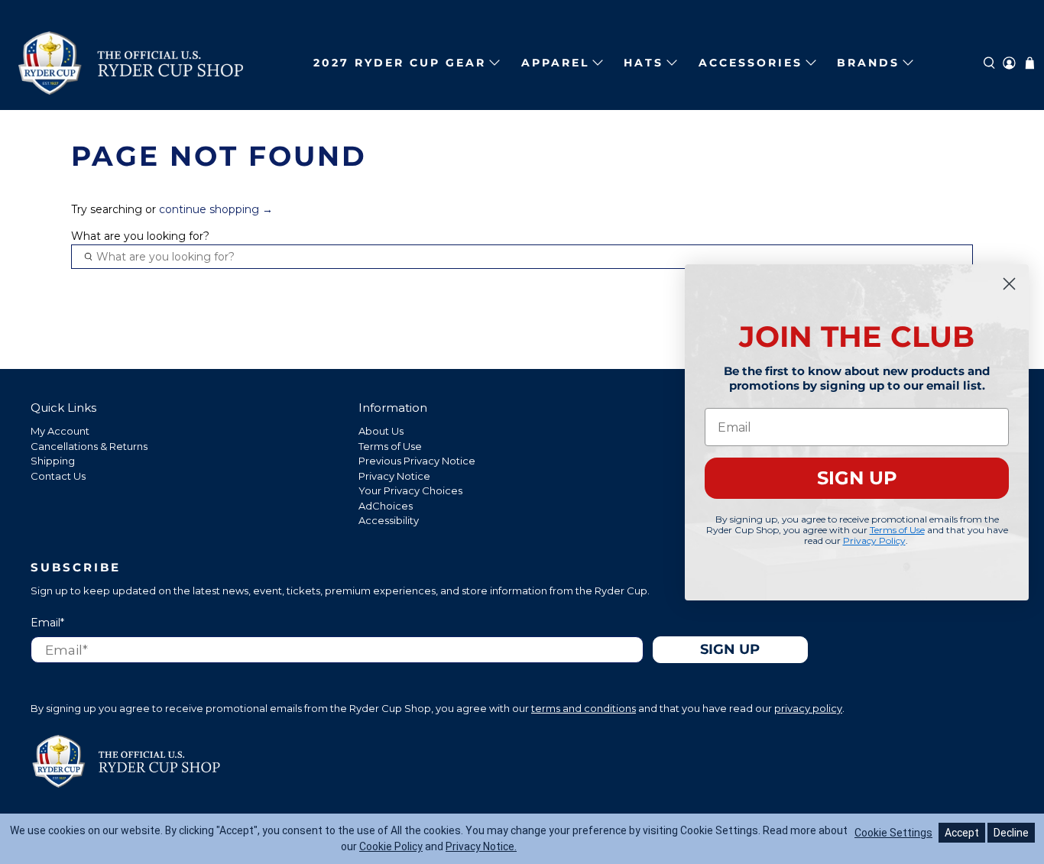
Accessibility (388, 520)
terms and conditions (583, 708)
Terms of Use (390, 446)
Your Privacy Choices (410, 490)
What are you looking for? (140, 236)
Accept (962, 833)
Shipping (53, 461)
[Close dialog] (1009, 283)
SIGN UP (857, 478)
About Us (381, 431)
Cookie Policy (391, 846)
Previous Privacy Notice (416, 461)
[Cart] (1029, 63)
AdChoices (385, 506)
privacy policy (808, 708)
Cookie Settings (893, 833)
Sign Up (730, 649)
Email (47, 622)
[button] (989, 63)
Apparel (555, 63)
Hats (643, 63)
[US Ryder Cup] (130, 63)
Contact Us (58, 476)
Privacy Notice (394, 476)
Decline (1011, 833)
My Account (60, 431)
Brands (868, 63)
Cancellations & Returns (89, 446)
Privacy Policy (874, 539)
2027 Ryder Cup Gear (399, 63)
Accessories (750, 63)
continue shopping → (216, 209)
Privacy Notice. (481, 846)
